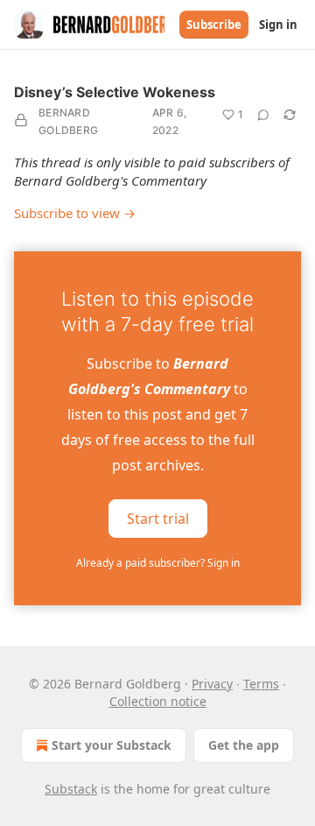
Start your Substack (112, 745)
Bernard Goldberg (68, 121)
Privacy (212, 683)
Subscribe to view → (75, 213)
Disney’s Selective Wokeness (114, 92)
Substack (71, 788)
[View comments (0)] (263, 114)
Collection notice (157, 701)
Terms (261, 683)
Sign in (278, 24)
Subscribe (214, 24)
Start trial (158, 518)
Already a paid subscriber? (158, 562)
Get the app (243, 745)
